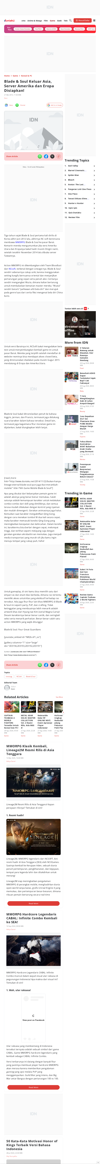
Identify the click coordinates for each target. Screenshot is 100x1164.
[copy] (59, 156)
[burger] (94, 20)
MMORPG (20, 242)
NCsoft (12, 268)
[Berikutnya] (63, 712)
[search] (70, 20)
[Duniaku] (9, 20)
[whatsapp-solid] (40, 156)
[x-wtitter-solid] (52, 156)
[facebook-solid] (46, 156)
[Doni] (7, 688)
